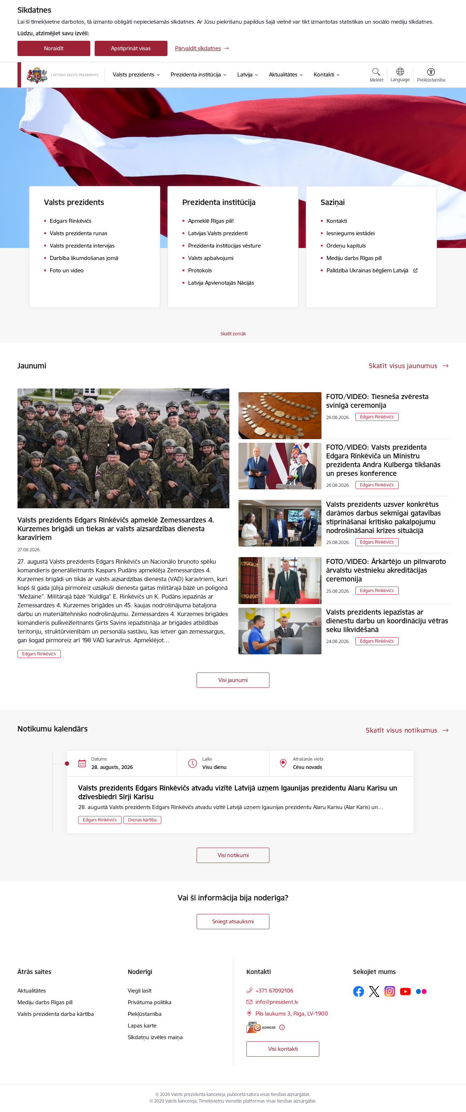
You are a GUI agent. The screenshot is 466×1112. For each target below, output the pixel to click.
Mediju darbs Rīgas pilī (44, 1002)
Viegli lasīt (139, 990)
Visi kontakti (283, 1048)
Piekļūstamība (145, 1013)
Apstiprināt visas (131, 48)
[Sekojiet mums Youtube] (405, 991)
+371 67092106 (274, 990)
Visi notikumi (233, 855)
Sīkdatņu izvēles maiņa (155, 1037)
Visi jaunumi (233, 680)
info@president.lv (277, 1001)
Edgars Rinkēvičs (39, 653)
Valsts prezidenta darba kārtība (55, 1013)
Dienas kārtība (142, 820)
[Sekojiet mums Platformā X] (374, 991)
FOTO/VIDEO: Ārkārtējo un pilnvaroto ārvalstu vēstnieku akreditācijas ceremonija (386, 570)
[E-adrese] (261, 1027)
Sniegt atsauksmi (233, 921)
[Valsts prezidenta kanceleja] (63, 75)
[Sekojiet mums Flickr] (421, 991)
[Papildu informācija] (282, 1027)
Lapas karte (142, 1025)
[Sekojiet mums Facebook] (358, 991)
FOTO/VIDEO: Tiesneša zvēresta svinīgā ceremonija (377, 401)
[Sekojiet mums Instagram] (389, 991)
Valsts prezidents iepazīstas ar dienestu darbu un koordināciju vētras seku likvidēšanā (387, 621)
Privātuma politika (149, 1002)
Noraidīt (53, 48)
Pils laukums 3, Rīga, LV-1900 (292, 1013)
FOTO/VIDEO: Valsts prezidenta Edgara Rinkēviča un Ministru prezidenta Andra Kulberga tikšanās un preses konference (383, 460)
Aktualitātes (31, 990)
